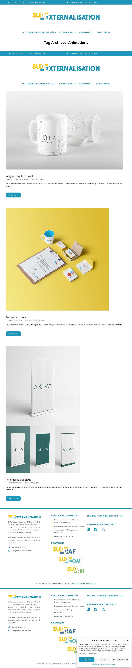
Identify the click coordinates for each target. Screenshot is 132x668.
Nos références (86, 32)
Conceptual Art (39, 320)
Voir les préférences (120, 660)
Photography (42, 179)
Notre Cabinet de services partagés (38, 32)
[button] (128, 640)
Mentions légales (110, 664)
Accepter (86, 660)
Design (34, 179)
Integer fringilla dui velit (19, 176)
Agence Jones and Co (77, 584)
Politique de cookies (98, 664)
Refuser (103, 660)
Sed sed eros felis (16, 317)
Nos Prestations (66, 32)
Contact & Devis (103, 32)
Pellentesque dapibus (18, 479)
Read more (13, 195)
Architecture (29, 320)
